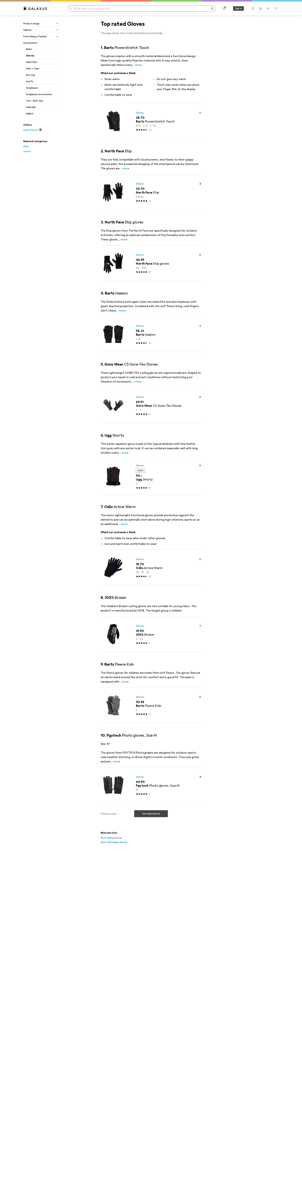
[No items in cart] (275, 8)
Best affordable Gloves (114, 842)
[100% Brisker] (151, 634)
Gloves (30, 55)
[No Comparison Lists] (260, 8)
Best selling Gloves (111, 837)
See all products (151, 813)
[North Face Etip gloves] (151, 263)
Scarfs (29, 81)
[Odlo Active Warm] (151, 567)
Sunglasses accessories (39, 94)
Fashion (27, 30)
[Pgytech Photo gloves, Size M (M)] (151, 785)
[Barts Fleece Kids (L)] (151, 705)
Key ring (30, 75)
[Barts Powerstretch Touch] (151, 121)
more (138, 65)
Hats (26, 146)
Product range (31, 23)
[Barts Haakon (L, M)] (151, 334)
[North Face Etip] (151, 192)
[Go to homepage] (35, 8)
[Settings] (223, 8)
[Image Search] (212, 8)
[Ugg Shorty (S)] (151, 476)
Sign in (238, 8)
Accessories (30, 42)
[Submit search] (70, 8)
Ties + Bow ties (34, 100)
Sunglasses (32, 87)
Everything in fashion (35, 36)
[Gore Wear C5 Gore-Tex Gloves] (151, 405)
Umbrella (31, 107)
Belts (29, 49)
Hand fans (31, 62)
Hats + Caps (32, 68)
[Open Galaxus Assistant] (252, 8)
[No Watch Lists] (268, 8)
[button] (165, 33)
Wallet (29, 113)
